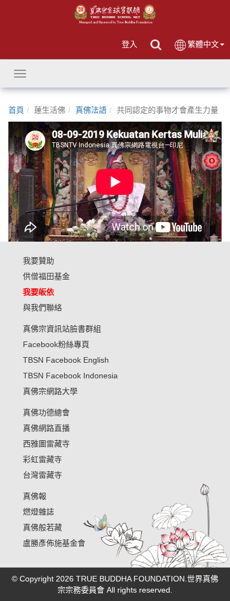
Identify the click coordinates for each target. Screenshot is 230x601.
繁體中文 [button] (203, 44)
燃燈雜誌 (38, 511)
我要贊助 (38, 260)
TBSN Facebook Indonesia (70, 375)
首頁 (16, 109)
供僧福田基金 (46, 276)
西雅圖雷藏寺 (46, 443)
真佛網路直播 (46, 428)
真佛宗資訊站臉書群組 (62, 328)
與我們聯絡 (42, 307)
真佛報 (34, 496)
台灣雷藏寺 (42, 474)
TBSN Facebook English (66, 359)
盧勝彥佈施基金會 (54, 543)
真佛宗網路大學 (50, 391)
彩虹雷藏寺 (42, 459)
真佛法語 (91, 109)
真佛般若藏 (42, 527)
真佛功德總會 (46, 412)
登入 (129, 44)
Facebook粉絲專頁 (56, 344)
